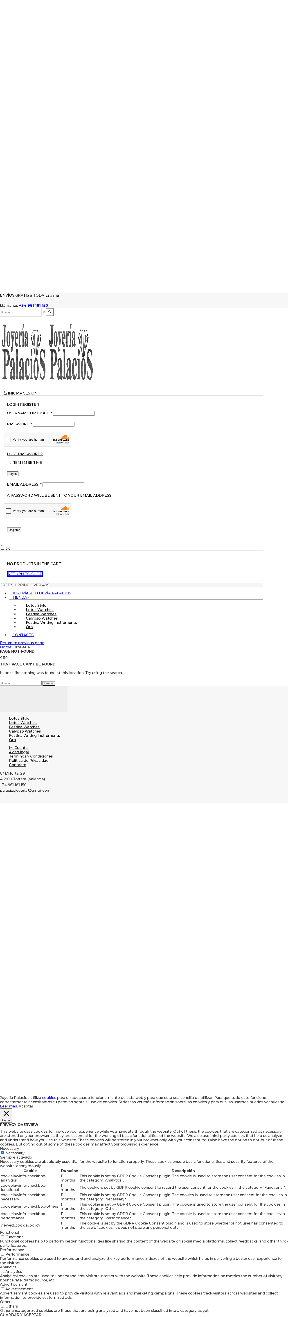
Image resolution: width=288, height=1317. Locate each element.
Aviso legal (19, 752)
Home (5, 647)
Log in (13, 474)
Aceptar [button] (26, 1106)
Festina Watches (24, 727)
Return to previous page (22, 643)
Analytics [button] (8, 1267)
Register (14, 530)
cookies (49, 1098)
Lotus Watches (23, 723)
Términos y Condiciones (31, 756)
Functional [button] (9, 1232)
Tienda (19, 597)
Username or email (29, 413)
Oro (29, 627)
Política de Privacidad (29, 760)
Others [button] (6, 1302)
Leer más (8, 1106)
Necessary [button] (9, 1148)
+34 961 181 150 (33, 305)
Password (19, 424)
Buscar (49, 683)
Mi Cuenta (18, 748)
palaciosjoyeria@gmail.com (25, 790)
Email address (24, 484)
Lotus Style (19, 718)
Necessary (15, 1153)
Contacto (23, 635)
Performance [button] (12, 1250)
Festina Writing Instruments (51, 622)
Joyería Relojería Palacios (41, 593)
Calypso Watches (25, 731)
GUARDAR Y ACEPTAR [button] (20, 1315)
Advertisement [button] (13, 1284)
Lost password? (25, 454)
